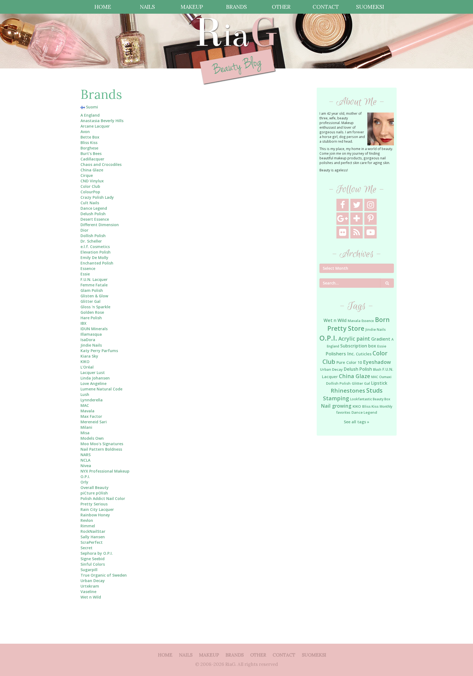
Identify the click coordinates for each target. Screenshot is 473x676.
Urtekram (89, 586)
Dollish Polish (93, 235)
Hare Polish (91, 317)
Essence (87, 268)
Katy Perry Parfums (99, 350)
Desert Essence (94, 219)
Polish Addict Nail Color (102, 498)
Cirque (86, 175)
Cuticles (363, 353)
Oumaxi (385, 377)
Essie (85, 274)
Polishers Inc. (340, 353)
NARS (85, 454)
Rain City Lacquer (97, 509)
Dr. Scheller (91, 241)
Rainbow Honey (95, 514)
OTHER (281, 6)
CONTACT (326, 6)
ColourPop (90, 191)
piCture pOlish (94, 493)
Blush (377, 369)
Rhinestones (348, 390)
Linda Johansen (95, 378)
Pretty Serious (94, 504)
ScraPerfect (91, 542)
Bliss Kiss (88, 142)
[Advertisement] (357, 529)
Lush (84, 394)
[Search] (387, 283)
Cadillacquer (92, 159)
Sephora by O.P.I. (96, 553)
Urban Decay (92, 580)
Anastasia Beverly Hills (101, 120)
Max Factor (91, 416)
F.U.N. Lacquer (94, 279)
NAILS (147, 6)
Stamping (336, 398)
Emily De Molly (94, 257)
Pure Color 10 (349, 362)
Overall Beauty (94, 487)
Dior (84, 230)
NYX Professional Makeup (104, 471)
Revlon (86, 520)
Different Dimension (99, 224)
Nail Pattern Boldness (101, 449)
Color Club (90, 186)
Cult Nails (89, 202)
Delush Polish (93, 213)
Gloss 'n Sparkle (95, 306)
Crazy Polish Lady (97, 197)
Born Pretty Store (358, 324)
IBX (83, 323)
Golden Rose (92, 312)
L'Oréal (87, 367)
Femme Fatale (94, 284)
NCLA (85, 460)
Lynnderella (91, 399)
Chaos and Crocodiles (101, 164)
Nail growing (336, 405)
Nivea (85, 465)
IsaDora (87, 339)
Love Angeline (93, 383)
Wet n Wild (90, 597)
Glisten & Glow (94, 295)
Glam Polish (91, 290)
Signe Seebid (92, 558)
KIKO (85, 361)
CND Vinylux (92, 180)
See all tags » (356, 421)
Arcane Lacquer (95, 126)
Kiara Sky (89, 356)
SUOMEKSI (370, 6)
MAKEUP (192, 6)
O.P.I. (85, 476)
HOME (102, 6)
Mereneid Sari (93, 421)
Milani (86, 427)
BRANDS (236, 6)
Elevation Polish (95, 252)
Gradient (380, 339)
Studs (374, 390)
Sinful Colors (92, 564)
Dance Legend (93, 208)
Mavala (87, 410)
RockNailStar (92, 531)
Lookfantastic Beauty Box (370, 399)
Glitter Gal (90, 301)
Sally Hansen (92, 536)
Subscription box (358, 346)
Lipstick (379, 383)
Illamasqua (91, 334)
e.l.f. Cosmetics (95, 246)
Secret (86, 547)
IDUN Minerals (94, 328)
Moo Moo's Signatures (101, 443)
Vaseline (88, 591)
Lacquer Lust (92, 372)
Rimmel (87, 525)
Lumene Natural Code (101, 389)
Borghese (89, 148)
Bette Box (89, 137)
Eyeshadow (377, 361)
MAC (84, 405)
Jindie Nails (91, 345)
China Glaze (91, 169)
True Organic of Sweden (103, 575)
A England (90, 115)
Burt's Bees (91, 153)
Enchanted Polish (96, 263)
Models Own (92, 438)
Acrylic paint (354, 338)
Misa (85, 432)
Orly (84, 482)
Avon (85, 131)
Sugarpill (88, 569)
